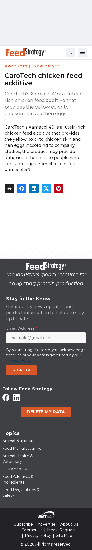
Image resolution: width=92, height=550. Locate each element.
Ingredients (46, 66)
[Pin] (58, 188)
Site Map (64, 535)
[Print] (9, 188)
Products (16, 66)
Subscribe (23, 524)
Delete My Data (46, 412)
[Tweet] (46, 188)
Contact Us (31, 530)
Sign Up (21, 370)
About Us (69, 524)
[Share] (21, 188)
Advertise (46, 524)
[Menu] (82, 52)
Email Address (22, 328)
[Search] (70, 52)
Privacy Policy (38, 535)
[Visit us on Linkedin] (16, 397)
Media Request (61, 530)
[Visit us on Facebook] (5, 397)
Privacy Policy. (19, 360)
